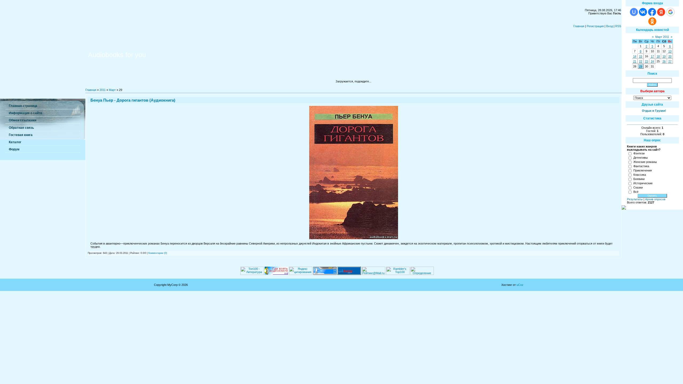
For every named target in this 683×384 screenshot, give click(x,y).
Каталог (15, 142)
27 (670, 61)
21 (634, 61)
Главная (578, 26)
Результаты (635, 199)
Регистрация (595, 26)
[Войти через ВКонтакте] (643, 12)
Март (112, 89)
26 (664, 61)
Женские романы (645, 161)
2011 (103, 89)
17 (652, 56)
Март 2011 (662, 36)
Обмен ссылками (22, 120)
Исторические (643, 183)
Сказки (638, 187)
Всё (635, 191)
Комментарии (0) (157, 253)
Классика (639, 174)
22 (640, 61)
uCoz (520, 284)
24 (652, 61)
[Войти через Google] (670, 12)
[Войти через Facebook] (652, 12)
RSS (618, 26)
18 (658, 56)
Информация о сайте (25, 113)
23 (646, 61)
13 (670, 51)
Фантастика (641, 166)
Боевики (639, 179)
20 (670, 56)
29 (640, 66)
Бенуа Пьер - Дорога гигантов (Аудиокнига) (132, 100)
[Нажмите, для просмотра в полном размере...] (353, 238)
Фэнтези (639, 153)
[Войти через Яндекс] (661, 12)
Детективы (640, 157)
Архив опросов (655, 199)
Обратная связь (21, 128)
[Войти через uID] (634, 12)
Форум (14, 149)
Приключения (642, 170)
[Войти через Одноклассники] (652, 21)
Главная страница (23, 106)
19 (664, 56)
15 (640, 56)
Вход (609, 26)
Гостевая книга (21, 135)
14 (634, 56)
